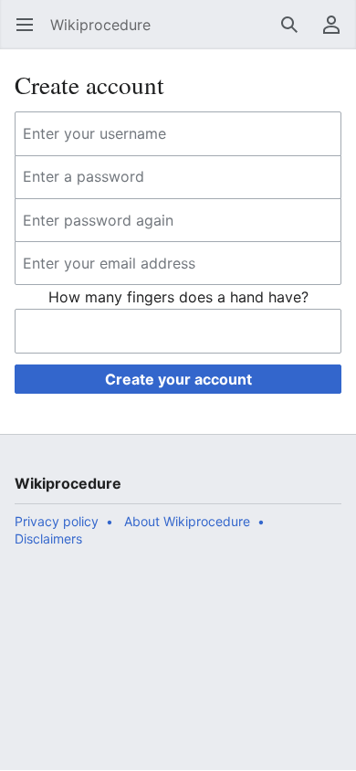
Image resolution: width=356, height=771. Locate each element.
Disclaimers (48, 538)
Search (295, 34)
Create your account (178, 379)
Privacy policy (57, 521)
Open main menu (31, 34)
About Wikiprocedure (187, 521)
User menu (337, 34)
